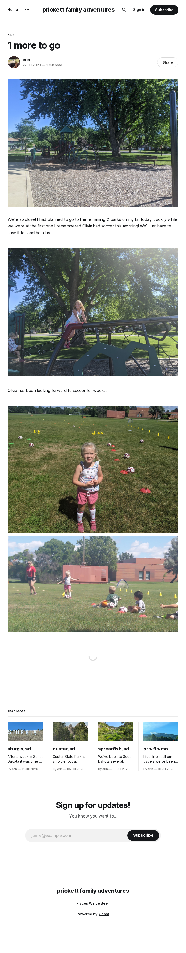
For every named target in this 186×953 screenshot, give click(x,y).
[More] (27, 10)
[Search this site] (124, 10)
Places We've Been (93, 903)
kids (11, 35)
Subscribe (164, 10)
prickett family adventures (78, 10)
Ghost (104, 914)
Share (168, 62)
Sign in (139, 9)
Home (13, 9)
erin (26, 59)
